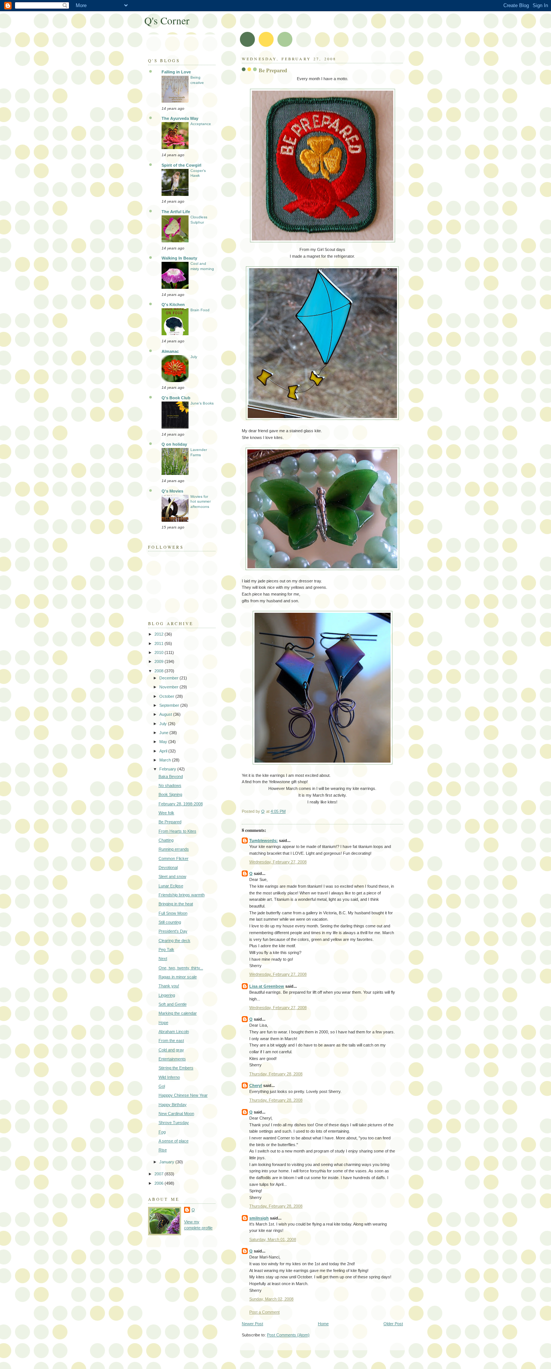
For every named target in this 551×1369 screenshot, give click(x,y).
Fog (162, 1132)
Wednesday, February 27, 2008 (278, 862)
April (163, 751)
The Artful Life (176, 211)
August (166, 714)
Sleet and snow (172, 876)
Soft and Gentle (173, 1004)
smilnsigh (259, 1218)
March (165, 760)
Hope (163, 1022)
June (164, 732)
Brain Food (200, 310)
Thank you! (169, 986)
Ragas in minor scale (178, 977)
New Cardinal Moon (176, 1113)
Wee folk (166, 813)
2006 (159, 1183)
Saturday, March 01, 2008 (272, 1239)
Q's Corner (166, 20)
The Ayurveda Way (180, 118)
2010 (159, 652)
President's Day (173, 931)
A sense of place (174, 1141)
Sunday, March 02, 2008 (271, 1299)
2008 (159, 671)
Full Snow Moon (173, 913)
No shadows (170, 785)
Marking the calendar (178, 1013)
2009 (159, 661)
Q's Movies (172, 491)
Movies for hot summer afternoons (200, 501)
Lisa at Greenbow (266, 986)
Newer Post (252, 1323)
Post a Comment (264, 1312)
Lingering (167, 995)
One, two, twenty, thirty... (181, 968)
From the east (171, 1040)
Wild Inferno (169, 1077)
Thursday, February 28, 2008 (275, 1074)
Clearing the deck (174, 940)
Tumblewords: (263, 840)
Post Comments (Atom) (288, 1335)
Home (323, 1323)
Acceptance (200, 124)
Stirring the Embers (176, 1068)
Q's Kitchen (173, 304)
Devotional (168, 867)
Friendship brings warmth (182, 895)
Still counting (170, 922)
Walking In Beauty (179, 258)
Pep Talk (166, 949)
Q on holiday (174, 444)
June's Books (202, 403)
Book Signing (170, 794)
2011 (159, 643)
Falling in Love (176, 72)
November (169, 687)
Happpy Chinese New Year (183, 1095)
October (167, 696)
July (193, 357)
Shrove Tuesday (174, 1122)
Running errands (174, 849)
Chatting (166, 840)
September (169, 705)
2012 (159, 634)
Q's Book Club (176, 398)
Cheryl (255, 1085)
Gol (162, 1086)
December (169, 678)
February (168, 769)
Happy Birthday (173, 1104)
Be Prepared (170, 822)
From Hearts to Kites (177, 831)
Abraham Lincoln (174, 1031)
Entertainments (172, 1059)
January (167, 1162)
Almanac (170, 351)
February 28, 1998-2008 (181, 804)
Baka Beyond (171, 776)
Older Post (393, 1323)
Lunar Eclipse (171, 886)
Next (163, 958)
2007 (159, 1174)
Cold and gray (171, 1050)
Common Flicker (174, 858)
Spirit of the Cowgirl (181, 165)
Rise (163, 1150)
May (163, 741)
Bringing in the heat (176, 904)
